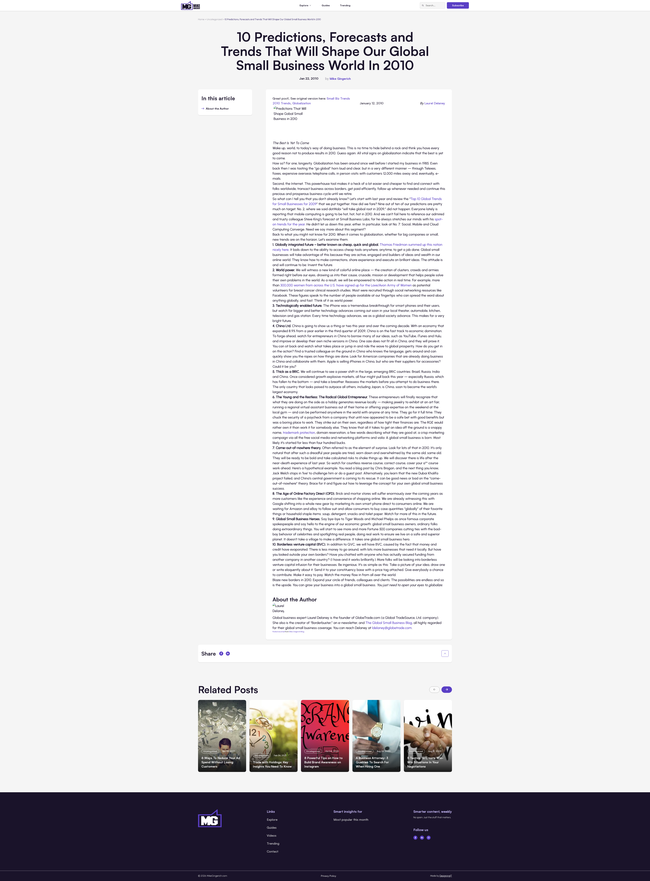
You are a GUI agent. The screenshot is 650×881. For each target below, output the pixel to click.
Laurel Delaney (434, 103)
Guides (326, 5)
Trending (345, 5)
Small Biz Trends (338, 98)
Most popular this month (350, 819)
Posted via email (279, 632)
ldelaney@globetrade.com (392, 628)
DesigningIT (446, 875)
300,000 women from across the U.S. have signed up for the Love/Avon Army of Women (346, 285)
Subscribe (458, 5)
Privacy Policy (328, 875)
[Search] (423, 5)
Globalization (301, 103)
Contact (272, 851)
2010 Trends (282, 103)
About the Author (217, 108)
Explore (272, 819)
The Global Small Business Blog (388, 623)
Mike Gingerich (340, 78)
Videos (271, 835)
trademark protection (299, 433)
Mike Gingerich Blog (296, 632)
